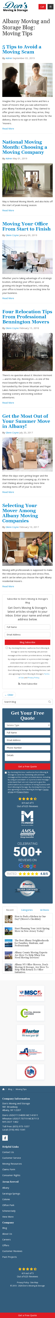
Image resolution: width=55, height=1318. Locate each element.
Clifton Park (8, 1205)
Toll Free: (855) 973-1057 (15, 1126)
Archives (44, 909)
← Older (9, 694)
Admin (9, 58)
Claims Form (8, 1169)
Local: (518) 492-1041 (14, 1129)
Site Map (34, 1282)
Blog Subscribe (27, 642)
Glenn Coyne (12, 235)
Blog (4, 1227)
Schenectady (9, 1210)
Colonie (6, 1199)
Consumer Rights (11, 1175)
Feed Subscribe (28, 683)
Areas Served (10, 1181)
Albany (5, 1187)
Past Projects (9, 1256)
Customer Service (11, 1157)
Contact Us (8, 1152)
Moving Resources (12, 1163)
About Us (7, 1233)
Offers (5, 1245)
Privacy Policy (33, 677)
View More (8, 1216)
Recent (10, 909)
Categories (27, 909)
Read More (8, 128)
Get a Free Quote (27, 1315)
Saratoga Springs (11, 1193)
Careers (6, 1239)
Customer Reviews (12, 1251)
